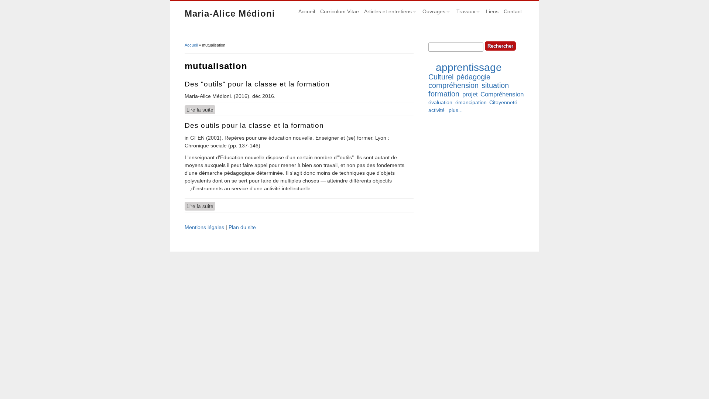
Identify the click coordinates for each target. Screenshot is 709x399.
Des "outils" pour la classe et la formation (257, 84)
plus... (456, 110)
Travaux (464, 12)
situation (495, 85)
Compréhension (502, 94)
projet (470, 94)
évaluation (440, 102)
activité (436, 110)
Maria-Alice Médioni (230, 13)
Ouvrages (432, 12)
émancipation (471, 102)
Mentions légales (204, 227)
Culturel (440, 77)
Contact (513, 11)
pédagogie (473, 77)
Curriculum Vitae (339, 11)
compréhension (453, 85)
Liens (492, 11)
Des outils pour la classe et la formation (254, 125)
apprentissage (469, 67)
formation (443, 94)
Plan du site (242, 227)
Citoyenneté (503, 102)
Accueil (306, 11)
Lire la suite (200, 110)
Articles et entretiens (387, 12)
